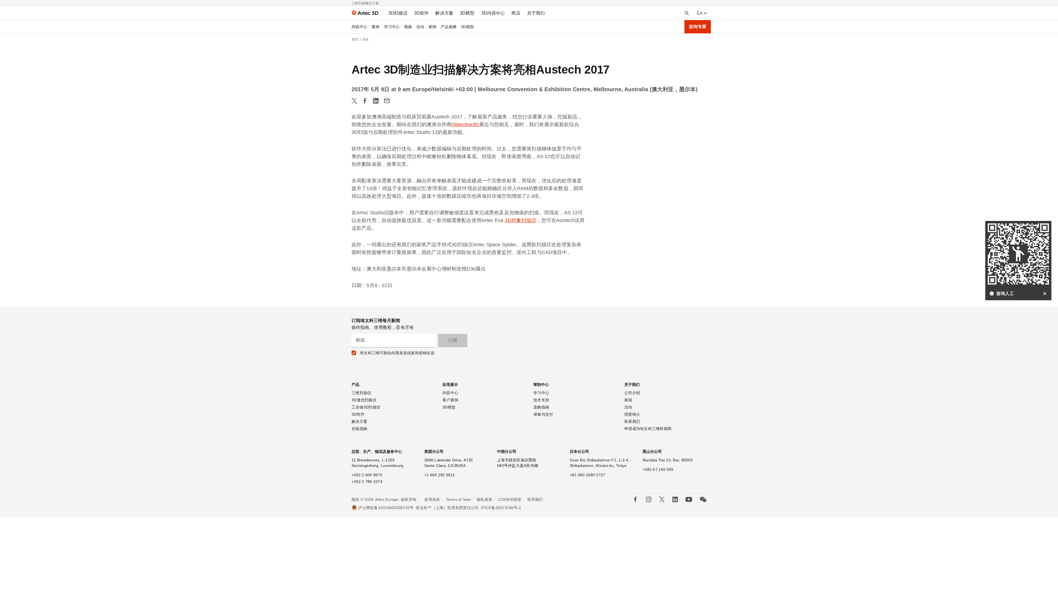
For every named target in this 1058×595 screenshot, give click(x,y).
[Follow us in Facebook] (635, 499)
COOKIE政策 (509, 499)
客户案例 (450, 400)
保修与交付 (543, 414)
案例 (376, 27)
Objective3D (465, 124)
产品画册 (449, 27)
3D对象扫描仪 (520, 220)
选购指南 (541, 407)
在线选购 (359, 428)
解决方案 (359, 421)
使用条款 (432, 499)
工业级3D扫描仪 (366, 407)
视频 (408, 27)
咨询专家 (697, 26)
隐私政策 (484, 499)
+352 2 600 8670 (367, 475)
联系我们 (632, 421)
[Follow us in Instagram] (648, 499)
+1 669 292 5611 (439, 475)
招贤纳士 (632, 414)
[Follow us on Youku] (688, 499)
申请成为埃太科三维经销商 (647, 428)
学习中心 (392, 27)
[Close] (1044, 293)
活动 (420, 27)
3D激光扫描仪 (364, 400)
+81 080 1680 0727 (587, 475)
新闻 (433, 27)
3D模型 (467, 27)
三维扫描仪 (361, 393)
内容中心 (359, 27)
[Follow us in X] (662, 499)
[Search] (686, 13)
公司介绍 (632, 393)
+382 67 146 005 (658, 469)
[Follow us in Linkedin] (675, 499)
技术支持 (541, 400)
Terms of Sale (458, 499)
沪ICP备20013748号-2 (501, 507)
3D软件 (358, 414)
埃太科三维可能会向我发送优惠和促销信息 (397, 353)
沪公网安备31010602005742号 (386, 507)
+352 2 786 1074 (367, 481)
